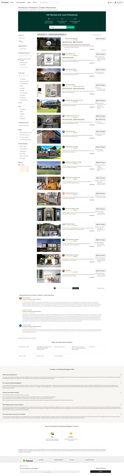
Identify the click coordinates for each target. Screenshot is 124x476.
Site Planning (22, 97)
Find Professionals (20, 2)
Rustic (21, 116)
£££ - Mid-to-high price (24, 134)
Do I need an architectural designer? (12, 383)
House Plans (22, 95)
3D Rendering (22, 79)
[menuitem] (12, 2)
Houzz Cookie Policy (48, 472)
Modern (21, 111)
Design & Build (23, 64)
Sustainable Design (24, 99)
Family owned (23, 153)
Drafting (21, 86)
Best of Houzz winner (24, 125)
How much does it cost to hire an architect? (14, 414)
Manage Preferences (100, 468)
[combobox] (49, 2)
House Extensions (23, 92)
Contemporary (23, 109)
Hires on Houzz (23, 48)
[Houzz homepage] (5, 2)
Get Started (70, 27)
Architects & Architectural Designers (25, 59)
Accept (100, 471)
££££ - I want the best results (26, 132)
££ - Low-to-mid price (24, 137)
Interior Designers (23, 62)
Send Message (101, 38)
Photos (12, 2)
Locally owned (23, 151)
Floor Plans (22, 90)
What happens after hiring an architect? (13, 404)
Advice (34, 2)
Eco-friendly (22, 158)
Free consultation (23, 148)
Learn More (33, 338)
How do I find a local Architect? (11, 392)
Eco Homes (22, 88)
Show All (20, 102)
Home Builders (23, 69)
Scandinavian (22, 118)
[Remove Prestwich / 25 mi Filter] (46, 34)
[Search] (40, 2)
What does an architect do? (10, 374)
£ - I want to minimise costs (25, 139)
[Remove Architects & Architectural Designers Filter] (65, 34)
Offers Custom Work (24, 155)
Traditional (22, 113)
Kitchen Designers (23, 67)
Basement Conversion (24, 81)
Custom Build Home (24, 83)
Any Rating (22, 164)
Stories (28, 2)
